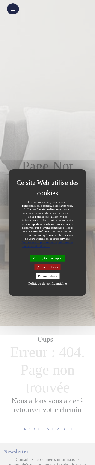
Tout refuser (49, 267)
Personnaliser (47, 276)
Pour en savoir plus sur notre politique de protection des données (47, 244)
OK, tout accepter (49, 258)
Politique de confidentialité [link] (47, 283)
